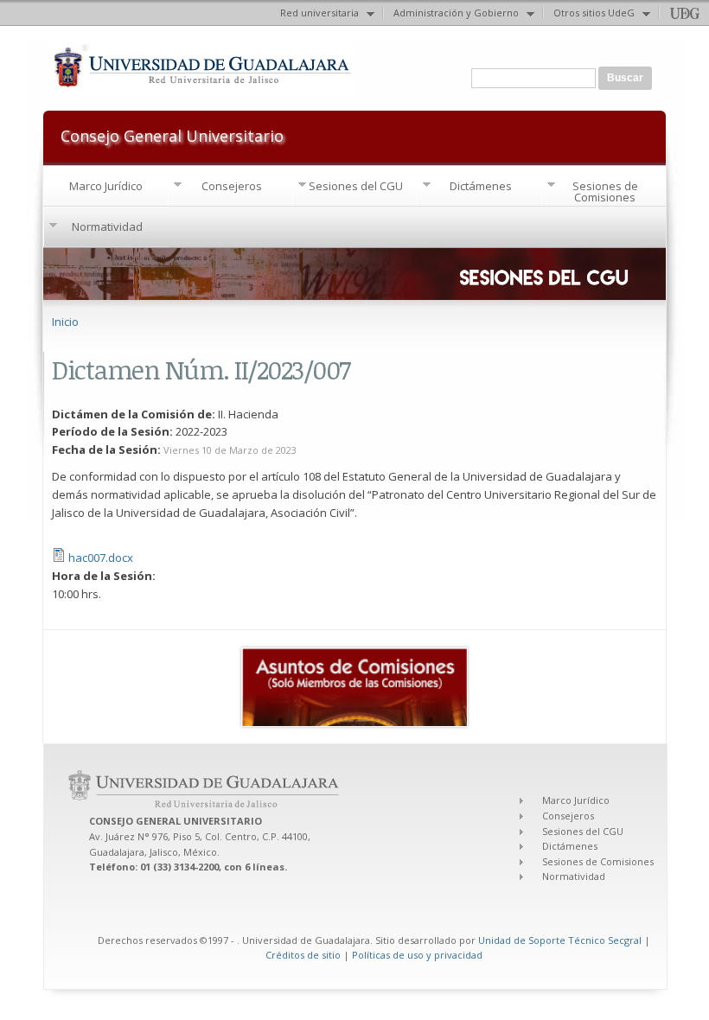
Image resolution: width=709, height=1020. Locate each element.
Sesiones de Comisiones (605, 191)
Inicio (65, 321)
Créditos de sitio (303, 954)
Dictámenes (481, 186)
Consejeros (231, 186)
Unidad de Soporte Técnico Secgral (561, 940)
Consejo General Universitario (172, 134)
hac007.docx (100, 557)
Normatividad (107, 226)
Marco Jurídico (106, 186)
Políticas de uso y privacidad (417, 954)
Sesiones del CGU (356, 186)
